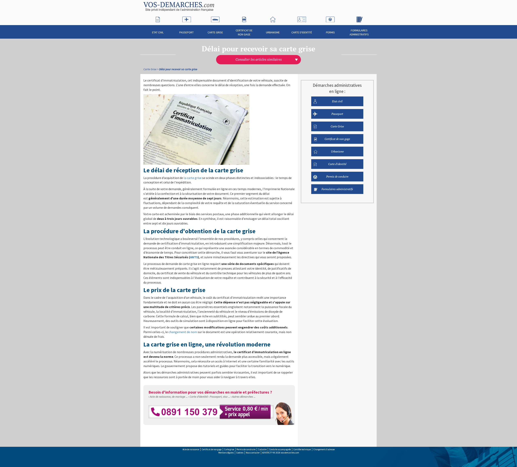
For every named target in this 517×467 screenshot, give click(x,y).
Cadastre (262, 449)
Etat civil (158, 32)
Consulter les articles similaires (258, 59)
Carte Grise (215, 32)
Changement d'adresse (324, 449)
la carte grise (193, 178)
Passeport (186, 32)
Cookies (239, 452)
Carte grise (229, 449)
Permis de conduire (337, 176)
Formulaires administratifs (359, 32)
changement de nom (182, 332)
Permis (330, 32)
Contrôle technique (302, 449)
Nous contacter (253, 452)
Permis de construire (245, 449)
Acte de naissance (191, 449)
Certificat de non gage (244, 32)
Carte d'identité (301, 32)
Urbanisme (273, 32)
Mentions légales (226, 452)
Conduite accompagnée (280, 449)
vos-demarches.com (290, 452)
